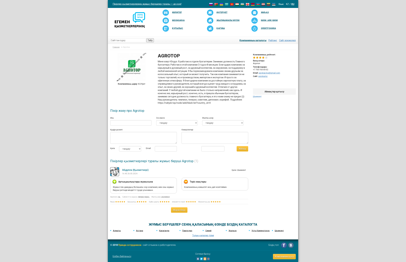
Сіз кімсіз (160, 118)
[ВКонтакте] (197, 258)
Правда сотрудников (129, 245)
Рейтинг (272, 40)
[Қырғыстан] (231, 4)
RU (292, 4)
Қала (112, 148)
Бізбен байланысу (122, 256)
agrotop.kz (263, 76)
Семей (208, 230)
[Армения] (252, 4)
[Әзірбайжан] (258, 4)
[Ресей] (211, 4)
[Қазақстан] (226, 4)
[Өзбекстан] (242, 4)
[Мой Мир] (208, 258)
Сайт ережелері (287, 40)
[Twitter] (201, 258)
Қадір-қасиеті (116, 130)
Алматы (117, 230)
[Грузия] (247, 4)
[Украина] (221, 4)
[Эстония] (273, 4)
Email (148, 148)
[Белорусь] (216, 4)
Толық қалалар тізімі (203, 235)
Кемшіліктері (187, 130)
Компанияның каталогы (252, 40)
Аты (112, 118)
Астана (139, 230)
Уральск (233, 230)
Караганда (164, 230)
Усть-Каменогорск (261, 230)
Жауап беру (179, 210)
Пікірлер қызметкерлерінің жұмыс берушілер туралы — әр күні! (147, 4)
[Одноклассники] (204, 258)
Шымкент (257, 96)
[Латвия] (263, 4)
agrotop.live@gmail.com (269, 73)
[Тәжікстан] (237, 4)
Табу (150, 40)
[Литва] (268, 4)
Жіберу (242, 149)
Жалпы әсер (207, 118)
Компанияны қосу (284, 256)
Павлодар (187, 230)
